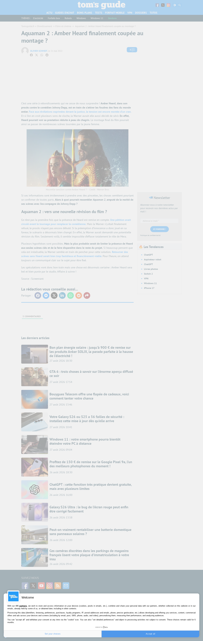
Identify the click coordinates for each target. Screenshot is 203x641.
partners (23, 606)
